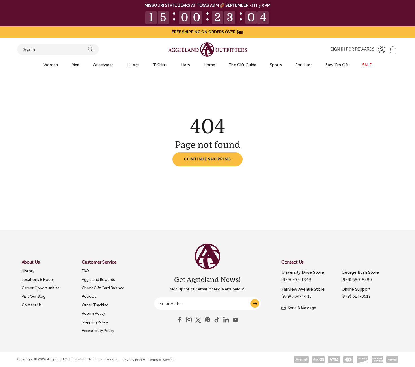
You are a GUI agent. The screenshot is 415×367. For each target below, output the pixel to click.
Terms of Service (161, 360)
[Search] (90, 49)
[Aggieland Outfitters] (207, 49)
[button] (393, 49)
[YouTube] (207, 320)
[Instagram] (189, 320)
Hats (185, 64)
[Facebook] (179, 320)
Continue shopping (207, 159)
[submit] (254, 303)
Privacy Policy (134, 360)
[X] (198, 320)
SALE (367, 64)
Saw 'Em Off (337, 64)
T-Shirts (160, 64)
